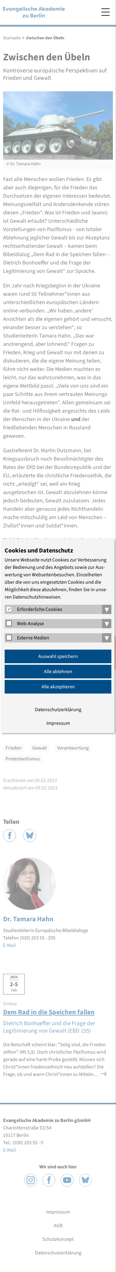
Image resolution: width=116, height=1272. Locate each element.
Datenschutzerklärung (58, 709)
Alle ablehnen (58, 671)
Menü (105, 12)
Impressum (58, 723)
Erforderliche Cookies (39, 609)
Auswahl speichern (58, 656)
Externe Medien (33, 637)
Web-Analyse (30, 623)
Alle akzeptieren (58, 686)
